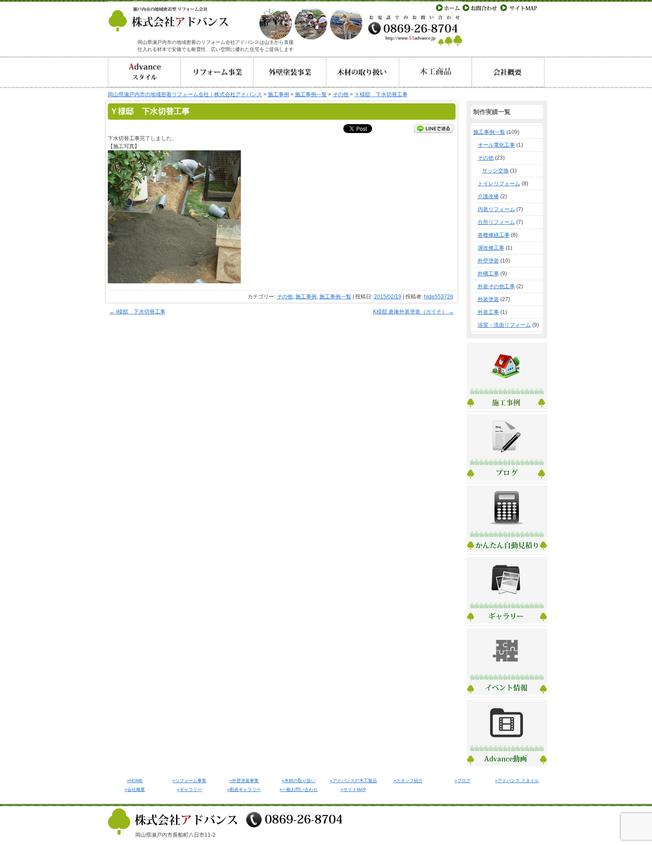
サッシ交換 (495, 171)
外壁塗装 (488, 261)
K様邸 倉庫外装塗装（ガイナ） (413, 312)
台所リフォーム (496, 222)
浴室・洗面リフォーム (504, 325)
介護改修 (488, 196)
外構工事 (488, 273)
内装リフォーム (496, 209)
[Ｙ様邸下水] (174, 281)
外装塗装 (488, 299)
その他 (285, 297)
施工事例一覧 (335, 297)
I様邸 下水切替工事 (137, 312)
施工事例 (306, 297)
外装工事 (488, 312)
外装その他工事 (496, 286)
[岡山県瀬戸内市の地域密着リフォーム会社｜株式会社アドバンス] (196, 28)
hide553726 (438, 297)
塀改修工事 (491, 248)
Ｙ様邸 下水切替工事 (381, 94)
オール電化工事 (496, 145)
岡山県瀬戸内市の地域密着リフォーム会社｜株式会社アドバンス (185, 94)
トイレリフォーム (499, 183)
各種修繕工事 (494, 235)
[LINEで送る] (433, 128)
